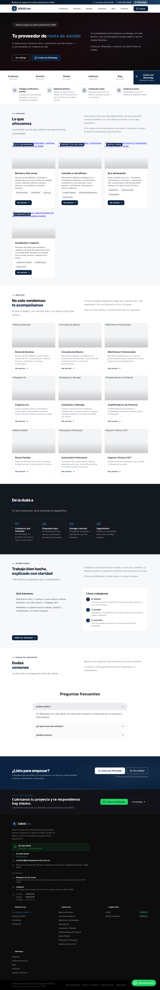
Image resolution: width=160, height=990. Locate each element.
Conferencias (67, 197)
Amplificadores (40, 262)
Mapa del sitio (121, 985)
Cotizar (142, 9)
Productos (63, 9)
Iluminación (16, 924)
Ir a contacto (137, 802)
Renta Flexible (64, 936)
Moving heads (114, 194)
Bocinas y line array (26, 173)
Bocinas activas (22, 193)
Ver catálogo (21, 58)
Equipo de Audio (18, 916)
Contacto (124, 9)
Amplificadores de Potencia (70, 932)
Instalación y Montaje (67, 928)
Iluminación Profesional (68, 940)
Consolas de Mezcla (67, 916)
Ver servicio (22, 202)
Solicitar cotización (19, 973)
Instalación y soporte (27, 242)
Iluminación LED (127, 190)
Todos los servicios (19, 961)
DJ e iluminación (117, 173)
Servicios (77, 9)
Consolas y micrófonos (74, 173)
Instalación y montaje (24, 262)
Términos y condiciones (90, 985)
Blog (113, 9)
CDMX (126, 912)
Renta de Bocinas (66, 912)
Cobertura (102, 9)
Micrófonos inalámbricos (88, 193)
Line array (47, 193)
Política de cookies (107, 985)
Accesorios (16, 920)
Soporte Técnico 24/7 (67, 944)
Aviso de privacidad (73, 985)
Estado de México (126, 916)
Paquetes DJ (113, 190)
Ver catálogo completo (21, 912)
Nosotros (15, 957)
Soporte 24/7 (21, 267)
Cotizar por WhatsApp (47, 58)
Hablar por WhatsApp (23, 637)
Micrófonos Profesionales (69, 920)
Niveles (89, 9)
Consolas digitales (69, 193)
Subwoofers (35, 193)
